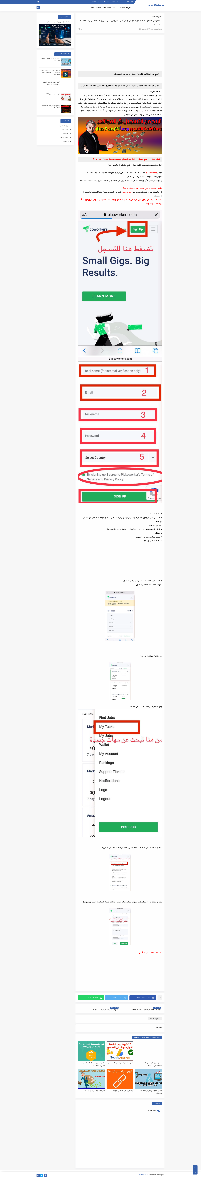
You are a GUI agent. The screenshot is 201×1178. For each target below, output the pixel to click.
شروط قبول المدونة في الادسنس (120, 1063)
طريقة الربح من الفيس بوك (94, 1091)
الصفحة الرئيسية (128, 2)
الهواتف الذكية (96, 8)
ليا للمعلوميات (156, 5)
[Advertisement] (120, 53)
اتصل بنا (99, 2)
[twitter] (38, 2)
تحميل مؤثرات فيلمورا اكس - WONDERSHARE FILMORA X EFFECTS (51, 73)
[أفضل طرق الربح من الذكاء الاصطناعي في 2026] (148, 1051)
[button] (142, 997)
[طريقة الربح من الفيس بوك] (91, 1079)
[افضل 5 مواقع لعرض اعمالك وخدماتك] (148, 1079)
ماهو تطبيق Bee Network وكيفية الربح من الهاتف (93, 1064)
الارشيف (93, 2)
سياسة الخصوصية (109, 2)
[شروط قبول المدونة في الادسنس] (120, 1051)
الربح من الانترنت (125, 8)
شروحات (66, 142)
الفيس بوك (107, 8)
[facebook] (41, 2)
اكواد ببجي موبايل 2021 (53, 94)
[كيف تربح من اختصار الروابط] (120, 1079)
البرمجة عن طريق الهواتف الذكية (58, 22)
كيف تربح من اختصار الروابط (122, 1091)
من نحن (119, 2)
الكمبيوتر (115, 8)
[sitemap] (38, 1175)
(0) (79, 29)
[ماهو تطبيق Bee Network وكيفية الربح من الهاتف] (91, 1051)
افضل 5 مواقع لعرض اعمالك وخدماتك (151, 1092)
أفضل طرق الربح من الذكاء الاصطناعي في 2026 (152, 1064)
